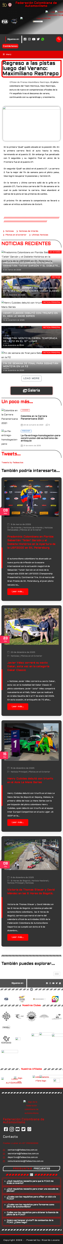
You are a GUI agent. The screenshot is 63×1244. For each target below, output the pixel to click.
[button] (59, 39)
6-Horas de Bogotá (20, 881)
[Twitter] (38, 39)
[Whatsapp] (42, 39)
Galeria (34, 390)
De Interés (16, 528)
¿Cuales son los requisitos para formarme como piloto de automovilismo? (30, 1206)
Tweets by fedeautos (12, 463)
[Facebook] (25, 39)
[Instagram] (29, 39)
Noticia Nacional (40, 881)
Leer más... (18, 592)
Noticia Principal (19, 772)
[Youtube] (34, 39)
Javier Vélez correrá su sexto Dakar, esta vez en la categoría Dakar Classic (28, 666)
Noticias (15, 656)
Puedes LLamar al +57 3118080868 (20, 1143)
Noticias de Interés (33, 528)
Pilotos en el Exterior (30, 530)
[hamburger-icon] (56, 974)
